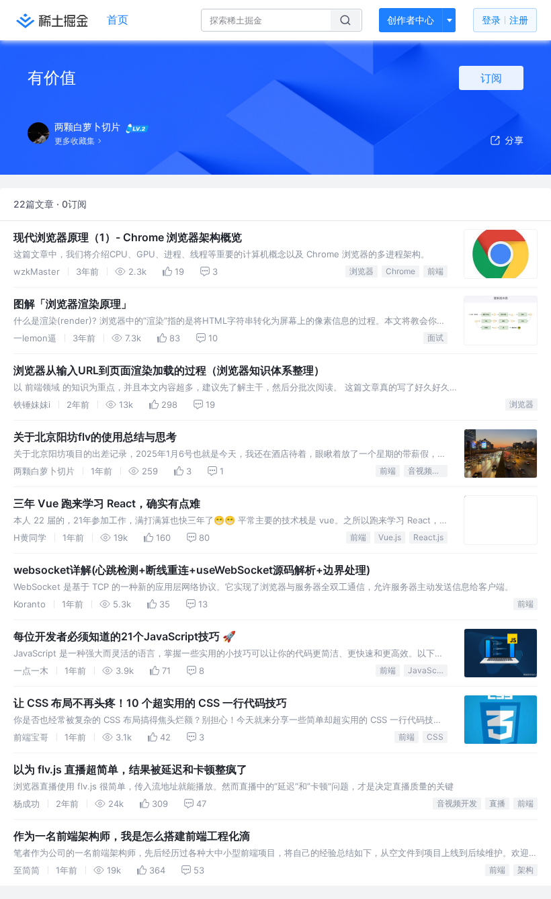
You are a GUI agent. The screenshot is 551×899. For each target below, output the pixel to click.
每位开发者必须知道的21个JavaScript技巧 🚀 (124, 636)
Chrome (400, 271)
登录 (505, 20)
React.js (428, 537)
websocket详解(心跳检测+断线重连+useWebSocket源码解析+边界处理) (191, 569)
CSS (435, 737)
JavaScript (428, 670)
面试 (435, 338)
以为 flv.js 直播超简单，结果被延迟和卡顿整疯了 (130, 769)
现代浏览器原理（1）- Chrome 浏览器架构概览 (127, 237)
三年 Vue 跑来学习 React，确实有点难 (106, 503)
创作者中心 (410, 20)
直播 (497, 803)
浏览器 (361, 271)
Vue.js (389, 537)
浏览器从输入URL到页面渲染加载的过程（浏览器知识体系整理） (169, 370)
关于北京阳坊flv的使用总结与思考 (95, 436)
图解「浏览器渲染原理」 (72, 303)
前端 (435, 271)
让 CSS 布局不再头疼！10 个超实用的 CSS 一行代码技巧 (150, 703)
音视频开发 (428, 471)
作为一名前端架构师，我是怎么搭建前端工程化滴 (131, 836)
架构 (525, 870)
